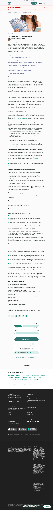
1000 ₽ (36, 381)
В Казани (43, 375)
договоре (10, 103)
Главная (9, 12)
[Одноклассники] (35, 421)
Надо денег (15, 117)
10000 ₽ (14, 384)
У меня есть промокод (25, 348)
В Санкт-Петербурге (35, 375)
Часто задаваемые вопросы (16, 73)
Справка (9, 414)
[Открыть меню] (44, 3)
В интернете (29, 412)
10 (35, 82)
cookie (32, 505)
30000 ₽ (30, 384)
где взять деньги (21, 114)
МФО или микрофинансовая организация (17, 79)
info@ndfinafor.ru (38, 487)
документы (35, 158)
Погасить (34, 3)
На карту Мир (36, 379)
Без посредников (32, 377)
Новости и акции (16, 12)
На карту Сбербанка (21, 381)
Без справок (24, 377)
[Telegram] (30, 421)
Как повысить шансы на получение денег (20, 70)
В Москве (18, 375)
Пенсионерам (11, 379)
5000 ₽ (9, 384)
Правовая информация (12, 403)
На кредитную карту (26, 379)
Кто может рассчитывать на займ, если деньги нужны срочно (25, 62)
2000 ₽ (41, 381)
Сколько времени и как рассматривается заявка (22, 65)
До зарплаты (30, 381)
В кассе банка (30, 414)
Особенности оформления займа (17, 60)
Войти (40, 3)
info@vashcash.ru (40, 461)
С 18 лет (39, 377)
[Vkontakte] (28, 421)
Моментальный (11, 375)
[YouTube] (38, 421)
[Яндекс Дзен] (33, 421)
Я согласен (47, 506)
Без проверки (17, 377)
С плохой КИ (10, 377)
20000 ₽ (25, 384)
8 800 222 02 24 (11, 394)
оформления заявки (22, 118)
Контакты (10, 416)
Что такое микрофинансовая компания (19, 57)
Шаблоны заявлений (12, 406)
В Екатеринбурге (25, 375)
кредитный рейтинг (12, 98)
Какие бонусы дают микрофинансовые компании (22, 68)
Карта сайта (10, 419)
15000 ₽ (19, 384)
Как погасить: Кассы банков (13, 423)
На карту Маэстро (12, 381)
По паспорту (18, 379)
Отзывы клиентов (11, 421)
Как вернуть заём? (31, 409)
